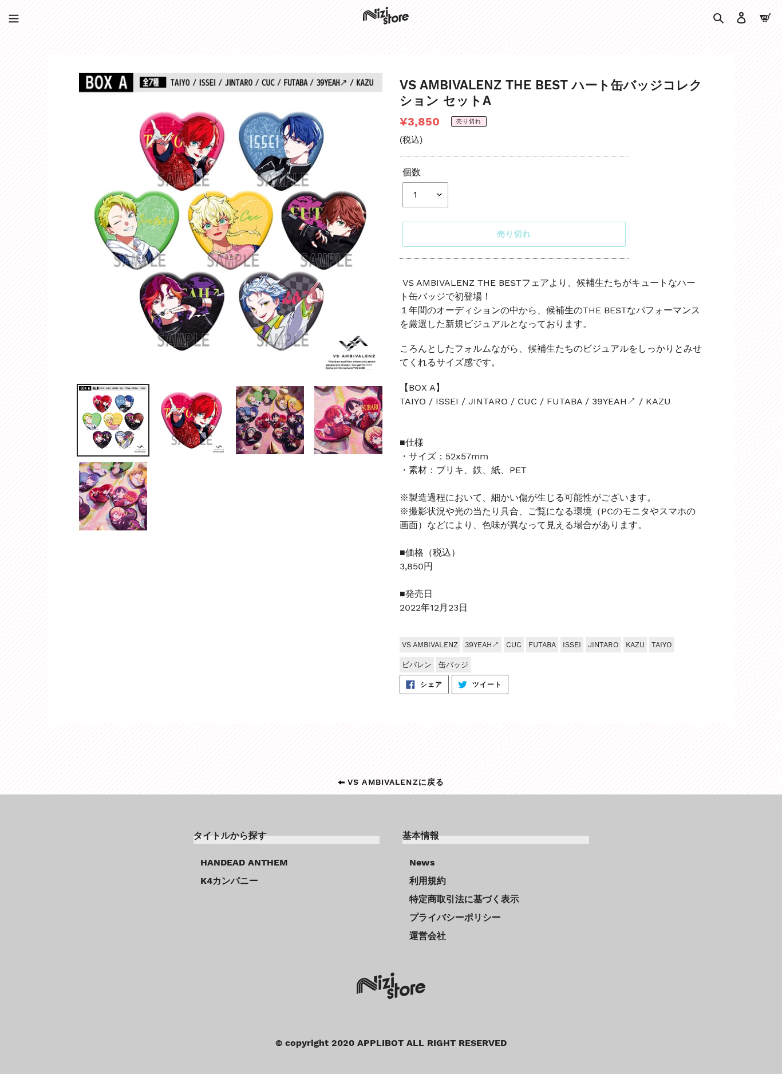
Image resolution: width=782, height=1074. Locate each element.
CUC (514, 644)
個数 (411, 172)
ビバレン (417, 664)
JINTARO (603, 644)
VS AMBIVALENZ (430, 644)
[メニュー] (14, 17)
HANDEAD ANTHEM (244, 862)
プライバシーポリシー (455, 917)
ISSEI (572, 644)
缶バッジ (453, 664)
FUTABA (542, 644)
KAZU (635, 644)
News (422, 862)
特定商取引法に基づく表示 (464, 899)
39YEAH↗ (482, 644)
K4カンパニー (229, 880)
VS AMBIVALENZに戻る (394, 781)
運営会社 (427, 935)
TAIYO (661, 644)
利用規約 (427, 880)
